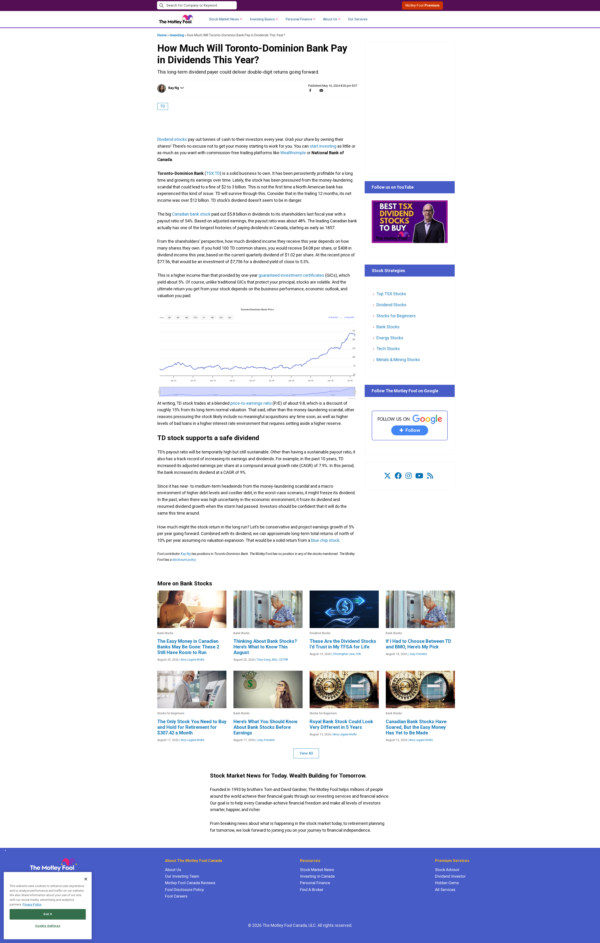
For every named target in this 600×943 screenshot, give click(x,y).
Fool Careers (176, 896)
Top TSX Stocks (391, 293)
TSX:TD (213, 173)
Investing (177, 35)
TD (162, 106)
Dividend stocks (172, 139)
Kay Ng (173, 88)
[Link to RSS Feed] (430, 476)
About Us (330, 19)
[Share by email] (321, 90)
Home (162, 35)
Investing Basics (262, 19)
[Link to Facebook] (398, 476)
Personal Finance (299, 19)
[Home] (4, 850)
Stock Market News (224, 19)
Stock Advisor (447, 869)
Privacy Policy (31, 904)
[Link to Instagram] (408, 476)
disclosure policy (183, 559)
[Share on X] (315, 90)
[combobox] (228, 5)
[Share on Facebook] (310, 90)
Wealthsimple (293, 152)
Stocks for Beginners (396, 315)
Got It (47, 914)
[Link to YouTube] (419, 476)
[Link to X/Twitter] (387, 476)
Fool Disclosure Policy (184, 889)
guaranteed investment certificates (291, 275)
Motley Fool (422, 5)
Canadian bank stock (191, 214)
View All (306, 753)
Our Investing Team (182, 876)
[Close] (86, 879)
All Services (445, 889)
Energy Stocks (389, 337)
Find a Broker (311, 889)
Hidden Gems (447, 882)
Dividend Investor (450, 876)
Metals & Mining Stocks (398, 359)
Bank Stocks (388, 326)
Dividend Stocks (391, 304)
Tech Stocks (388, 348)
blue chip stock (325, 540)
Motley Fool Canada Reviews (190, 882)
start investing (323, 146)
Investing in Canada (317, 876)
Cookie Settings (47, 926)
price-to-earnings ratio (251, 403)
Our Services (358, 19)
